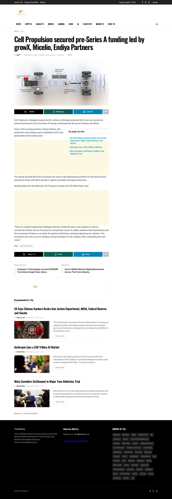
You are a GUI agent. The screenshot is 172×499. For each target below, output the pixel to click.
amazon (117, 439)
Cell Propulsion (26, 246)
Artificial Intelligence (139, 439)
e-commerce (119, 448)
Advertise (43, 2)
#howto (126, 435)
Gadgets (40, 24)
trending (117, 478)
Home (16, 31)
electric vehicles (134, 448)
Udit (18, 55)
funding (138, 452)
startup (139, 469)
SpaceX (130, 469)
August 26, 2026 (33, 352)
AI (78, 24)
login (22, 413)
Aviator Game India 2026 (75, 441)
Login (156, 2)
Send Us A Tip (18, 2)
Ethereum (117, 452)
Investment (145, 456)
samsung (144, 465)
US (133, 478)
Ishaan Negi (20, 352)
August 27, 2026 (33, 318)
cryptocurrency (147, 443)
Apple (125, 439)
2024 (133, 435)
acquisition (143, 435)
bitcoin (116, 443)
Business (126, 443)
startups (149, 469)
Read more (60, 336)
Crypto (28, 24)
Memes (51, 24)
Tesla (135, 474)
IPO (124, 461)
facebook (128, 452)
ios (154, 456)
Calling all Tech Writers (31, 2)
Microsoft (117, 465)
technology (125, 474)
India (125, 456)
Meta (149, 461)
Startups (87, 24)
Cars (71, 24)
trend (151, 474)
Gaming (61, 24)
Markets (100, 24)
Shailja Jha (20, 318)
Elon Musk (148, 448)
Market (131, 461)
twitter (126, 478)
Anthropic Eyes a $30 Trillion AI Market (86, 147)
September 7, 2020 (30, 55)
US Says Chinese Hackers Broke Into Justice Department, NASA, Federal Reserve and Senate (88, 140)
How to (111, 24)
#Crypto (117, 435)
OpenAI (135, 465)
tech (115, 474)
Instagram (134, 456)
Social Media (119, 469)
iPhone (116, 461)
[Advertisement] (61, 176)
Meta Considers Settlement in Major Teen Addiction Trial (87, 152)
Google (116, 456)
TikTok (142, 474)
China (135, 443)
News (18, 24)
